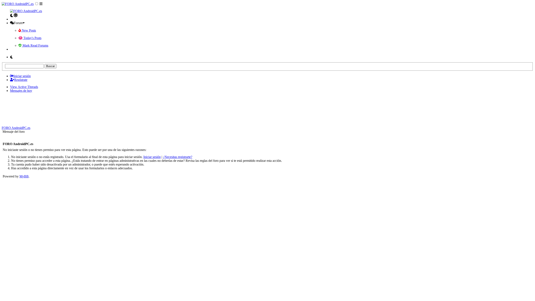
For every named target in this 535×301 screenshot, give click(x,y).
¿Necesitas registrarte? (177, 157)
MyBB (24, 176)
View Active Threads (24, 87)
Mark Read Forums (35, 45)
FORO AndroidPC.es (16, 128)
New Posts (28, 30)
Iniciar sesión (152, 157)
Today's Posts (32, 38)
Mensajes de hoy (21, 90)
